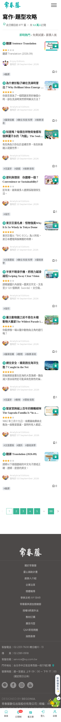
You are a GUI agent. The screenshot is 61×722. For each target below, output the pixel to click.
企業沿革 (30, 584)
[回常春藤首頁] (12, 5)
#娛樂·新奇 (28, 168)
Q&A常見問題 (30, 629)
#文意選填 (9, 260)
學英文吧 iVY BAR (30, 597)
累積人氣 (51, 35)
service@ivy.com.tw (25, 659)
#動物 (20, 354)
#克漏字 (8, 168)
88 (51, 511)
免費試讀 (38, 35)
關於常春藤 (30, 565)
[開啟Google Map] (53, 665)
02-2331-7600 (21, 647)
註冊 (55, 716)
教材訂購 (30, 616)
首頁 (6, 716)
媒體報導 (30, 591)
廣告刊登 (30, 623)
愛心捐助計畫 (30, 571)
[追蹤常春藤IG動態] (22, 685)
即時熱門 (24, 35)
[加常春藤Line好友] (5, 685)
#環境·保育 (28, 399)
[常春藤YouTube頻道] (30, 685)
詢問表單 (30, 636)
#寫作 (6, 214)
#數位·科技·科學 (24, 120)
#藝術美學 (30, 445)
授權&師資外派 (30, 610)
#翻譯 (6, 74)
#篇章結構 (9, 120)
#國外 (20, 445)
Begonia (28, 698)
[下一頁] (58, 511)
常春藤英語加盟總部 (30, 604)
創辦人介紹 (30, 578)
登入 (43, 716)
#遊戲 (17, 168)
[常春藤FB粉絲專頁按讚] (13, 685)
